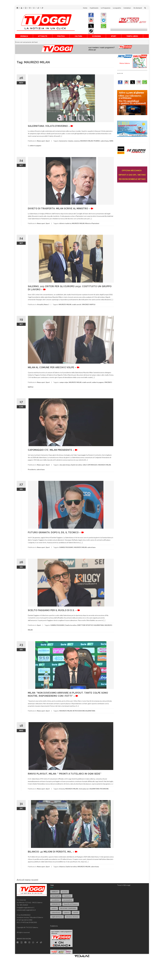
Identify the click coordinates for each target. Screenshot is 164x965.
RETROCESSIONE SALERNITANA (84, 711)
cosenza (77, 141)
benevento (63, 141)
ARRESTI (55, 892)
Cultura (78, 36)
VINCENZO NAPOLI (88, 304)
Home (85, 8)
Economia (96, 36)
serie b (75, 912)
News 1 (46, 304)
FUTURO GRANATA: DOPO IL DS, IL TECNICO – (54, 532)
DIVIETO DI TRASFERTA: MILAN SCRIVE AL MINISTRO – (59, 208)
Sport (113, 36)
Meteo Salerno (125, 63)
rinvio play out (84, 789)
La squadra (117, 8)
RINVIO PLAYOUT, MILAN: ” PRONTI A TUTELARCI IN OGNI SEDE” (64, 773)
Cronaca (24, 36)
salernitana (105, 141)
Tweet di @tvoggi (123, 885)
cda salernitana (64, 465)
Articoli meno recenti (27, 879)
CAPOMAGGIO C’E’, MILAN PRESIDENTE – (51, 450)
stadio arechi (76, 304)
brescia (62, 789)
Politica (61, 36)
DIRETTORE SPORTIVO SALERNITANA (90, 625)
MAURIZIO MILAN (86, 141)
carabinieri (56, 900)
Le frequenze (105, 8)
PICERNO (96, 141)
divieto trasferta (65, 223)
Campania (67, 896)
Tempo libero (132, 36)
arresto (64, 892)
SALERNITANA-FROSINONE (99, 789)
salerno (66, 912)
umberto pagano (35, 145)
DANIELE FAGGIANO (66, 547)
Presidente (32, 469)
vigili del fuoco (57, 917)
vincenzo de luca (72, 917)
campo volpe (63, 382)
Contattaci (127, 8)
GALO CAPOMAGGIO (90, 465)
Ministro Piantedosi (92, 223)
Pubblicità (54, 926)
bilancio (62, 866)
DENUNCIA (56, 904)
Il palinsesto (94, 8)
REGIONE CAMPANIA (68, 908)
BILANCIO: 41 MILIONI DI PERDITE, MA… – (51, 851)
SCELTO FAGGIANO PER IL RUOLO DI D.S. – (53, 610)
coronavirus (67, 900)
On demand (137, 8)
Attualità (42, 36)
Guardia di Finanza (71, 904)
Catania (70, 141)
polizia (54, 908)
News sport (41, 141)
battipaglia (56, 896)
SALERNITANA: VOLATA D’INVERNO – (49, 126)
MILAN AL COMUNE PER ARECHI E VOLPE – (52, 367)
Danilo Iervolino (76, 465)
